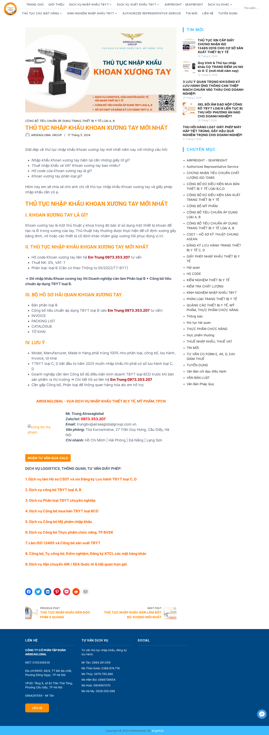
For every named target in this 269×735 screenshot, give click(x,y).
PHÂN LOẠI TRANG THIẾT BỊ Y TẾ (212, 299)
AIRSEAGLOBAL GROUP (46, 135)
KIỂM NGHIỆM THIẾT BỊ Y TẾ (208, 280)
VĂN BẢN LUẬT (198, 378)
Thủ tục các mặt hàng (40, 13)
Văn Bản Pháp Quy (200, 384)
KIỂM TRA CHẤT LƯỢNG (205, 286)
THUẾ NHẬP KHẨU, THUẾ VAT (209, 341)
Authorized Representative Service (151, 13)
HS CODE (194, 274)
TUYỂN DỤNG (227, 13)
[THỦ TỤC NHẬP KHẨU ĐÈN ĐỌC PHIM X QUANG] (31, 613)
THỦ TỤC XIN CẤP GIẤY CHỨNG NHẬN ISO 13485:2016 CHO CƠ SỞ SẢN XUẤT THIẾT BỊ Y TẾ (220, 46)
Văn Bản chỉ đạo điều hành (206, 371)
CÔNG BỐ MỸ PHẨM (202, 206)
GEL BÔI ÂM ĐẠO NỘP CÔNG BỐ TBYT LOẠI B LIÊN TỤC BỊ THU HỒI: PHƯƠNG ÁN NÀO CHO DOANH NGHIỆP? (220, 110)
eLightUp (157, 730)
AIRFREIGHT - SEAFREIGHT (184, 4)
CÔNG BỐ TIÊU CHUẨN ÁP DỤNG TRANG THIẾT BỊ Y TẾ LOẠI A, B (70, 120)
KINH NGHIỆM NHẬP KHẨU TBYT (212, 293)
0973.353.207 (93, 419)
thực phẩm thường (200, 335)
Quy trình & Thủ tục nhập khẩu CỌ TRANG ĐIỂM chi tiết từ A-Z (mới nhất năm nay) (220, 67)
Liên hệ (207, 13)
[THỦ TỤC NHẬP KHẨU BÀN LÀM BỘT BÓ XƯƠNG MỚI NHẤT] (170, 613)
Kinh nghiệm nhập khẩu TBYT (90, 13)
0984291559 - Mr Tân (39, 695)
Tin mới (192, 13)
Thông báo (195, 316)
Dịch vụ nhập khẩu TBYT (89, 4)
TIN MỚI (193, 348)
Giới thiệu (56, 4)
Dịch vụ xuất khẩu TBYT (136, 4)
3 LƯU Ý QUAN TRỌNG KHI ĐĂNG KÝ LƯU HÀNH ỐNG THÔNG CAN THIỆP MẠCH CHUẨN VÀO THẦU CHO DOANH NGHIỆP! (213, 87)
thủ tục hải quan (199, 322)
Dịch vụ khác (218, 4)
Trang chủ (35, 4)
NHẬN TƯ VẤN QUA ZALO (48, 458)
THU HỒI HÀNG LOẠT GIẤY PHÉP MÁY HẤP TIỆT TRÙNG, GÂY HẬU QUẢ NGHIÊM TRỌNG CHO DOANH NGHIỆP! (212, 131)
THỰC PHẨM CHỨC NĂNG (207, 329)
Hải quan (193, 267)
